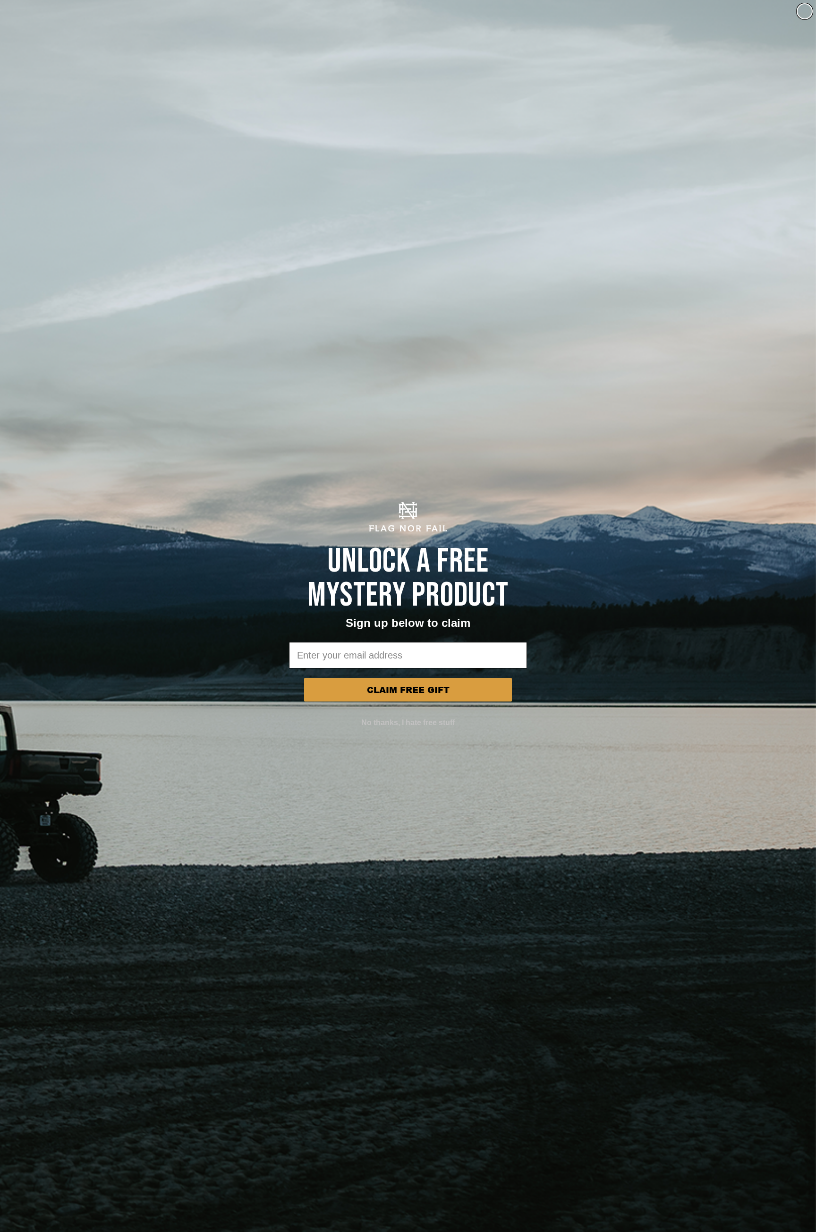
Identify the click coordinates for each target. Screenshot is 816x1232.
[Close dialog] (804, 11)
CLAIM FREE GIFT (408, 690)
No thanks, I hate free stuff (408, 723)
